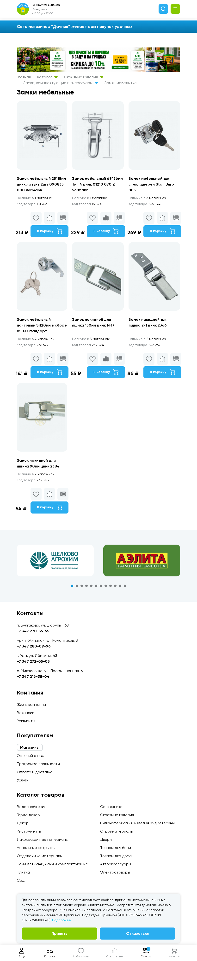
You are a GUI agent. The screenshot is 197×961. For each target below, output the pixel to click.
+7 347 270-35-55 (33, 631)
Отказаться (137, 933)
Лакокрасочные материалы (42, 839)
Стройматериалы (116, 831)
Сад (21, 880)
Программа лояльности (38, 763)
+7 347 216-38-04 (33, 676)
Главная (24, 77)
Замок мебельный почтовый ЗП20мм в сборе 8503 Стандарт (42, 325)
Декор (23, 823)
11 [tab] (120, 586)
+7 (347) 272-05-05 (46, 5)
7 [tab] (101, 586)
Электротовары (115, 872)
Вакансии (25, 712)
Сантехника (111, 806)
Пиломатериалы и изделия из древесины (137, 823)
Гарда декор (28, 815)
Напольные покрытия (36, 847)
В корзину (45, 231)
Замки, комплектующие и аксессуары (58, 82)
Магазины (29, 747)
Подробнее (61, 920)
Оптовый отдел (31, 755)
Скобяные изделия (81, 77)
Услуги (23, 780)
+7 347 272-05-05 (33, 661)
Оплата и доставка (35, 772)
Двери (106, 839)
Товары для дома (116, 856)
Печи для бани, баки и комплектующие (52, 864)
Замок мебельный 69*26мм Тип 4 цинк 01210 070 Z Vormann (97, 184)
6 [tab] (96, 586)
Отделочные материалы (39, 856)
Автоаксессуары (115, 864)
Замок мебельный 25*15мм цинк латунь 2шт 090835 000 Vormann (41, 184)
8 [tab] (106, 586)
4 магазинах (35, 339)
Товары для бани (115, 847)
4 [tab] (86, 586)
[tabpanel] (55, 560)
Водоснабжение (32, 806)
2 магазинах (147, 339)
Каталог (45, 77)
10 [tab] (115, 586)
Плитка (23, 872)
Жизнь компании (31, 704)
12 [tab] (125, 586)
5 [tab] (91, 586)
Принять (60, 933)
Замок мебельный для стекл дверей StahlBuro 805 (151, 184)
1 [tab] (72, 586)
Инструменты (29, 831)
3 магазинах (147, 198)
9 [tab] (110, 586)
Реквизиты (26, 721)
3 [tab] (81, 586)
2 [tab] (77, 586)
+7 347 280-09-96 (34, 646)
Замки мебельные (121, 82)
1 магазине (34, 198)
